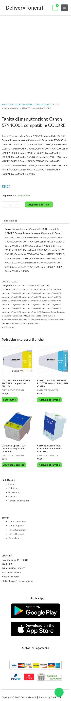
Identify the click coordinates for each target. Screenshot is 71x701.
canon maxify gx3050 (11, 293)
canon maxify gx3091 (51, 297)
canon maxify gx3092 (11, 300)
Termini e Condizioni (18, 500)
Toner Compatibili (17, 521)
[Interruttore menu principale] (64, 7)
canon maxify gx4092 (31, 312)
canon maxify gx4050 (31, 304)
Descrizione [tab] (10, 220)
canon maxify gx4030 (51, 300)
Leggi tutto (9, 399)
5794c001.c (15, 289)
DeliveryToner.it (25, 7)
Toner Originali (15, 525)
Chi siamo (13, 488)
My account (14, 492)
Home (4, 104)
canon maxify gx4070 (11, 308)
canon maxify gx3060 (31, 293)
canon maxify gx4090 (51, 308)
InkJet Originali (16, 534)
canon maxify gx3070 (51, 293)
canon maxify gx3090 (31, 297)
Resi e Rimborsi (11, 576)
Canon (13, 327)
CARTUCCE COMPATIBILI (21, 104)
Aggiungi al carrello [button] (49, 399)
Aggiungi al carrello (39, 204)
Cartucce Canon (42, 104)
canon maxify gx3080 (11, 297)
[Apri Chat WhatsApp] (59, 692)
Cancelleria (13, 538)
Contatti (12, 496)
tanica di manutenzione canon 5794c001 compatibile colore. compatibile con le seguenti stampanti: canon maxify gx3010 (33, 319)
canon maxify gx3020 (31, 289)
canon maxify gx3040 (51, 289)
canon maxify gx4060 (51, 304)
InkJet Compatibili (17, 529)
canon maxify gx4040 (11, 304)
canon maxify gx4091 (11, 312)
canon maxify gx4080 (31, 308)
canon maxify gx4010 (31, 300)
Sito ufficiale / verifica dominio (18, 580)
